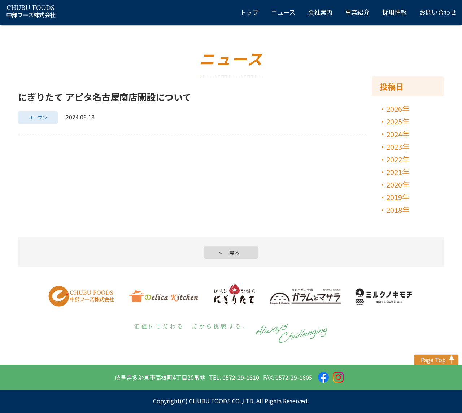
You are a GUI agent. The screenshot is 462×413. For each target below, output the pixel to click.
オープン (38, 117)
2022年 (397, 159)
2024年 (397, 134)
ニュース (283, 12)
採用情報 (394, 12)
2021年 (397, 172)
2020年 (397, 184)
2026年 (397, 109)
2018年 (397, 210)
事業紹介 (357, 12)
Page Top (433, 359)
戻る (234, 252)
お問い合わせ (437, 12)
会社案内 (320, 12)
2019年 (397, 197)
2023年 (397, 146)
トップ (249, 12)
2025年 (397, 121)
